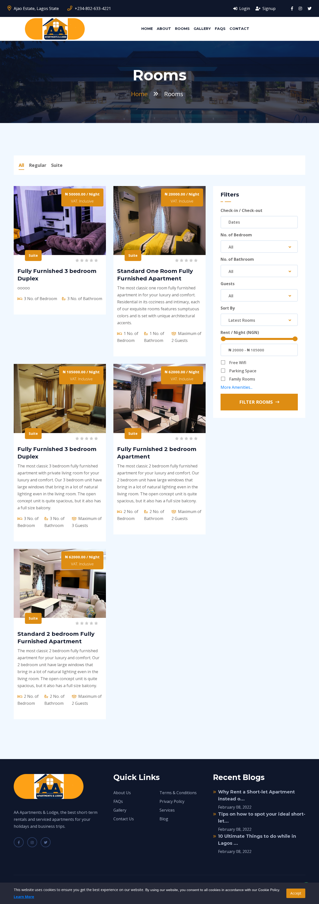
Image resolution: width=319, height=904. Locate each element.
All (21, 165)
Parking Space (242, 371)
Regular (37, 165)
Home (147, 28)
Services (167, 810)
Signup (268, 8)
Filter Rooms (256, 402)
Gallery (202, 28)
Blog (164, 819)
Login (244, 8)
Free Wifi (237, 362)
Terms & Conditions (178, 792)
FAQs (220, 28)
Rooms (182, 28)
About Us (122, 792)
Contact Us (123, 819)
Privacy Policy (172, 801)
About (164, 28)
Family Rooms (242, 379)
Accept (295, 893)
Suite (57, 165)
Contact (239, 28)
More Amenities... (236, 387)
